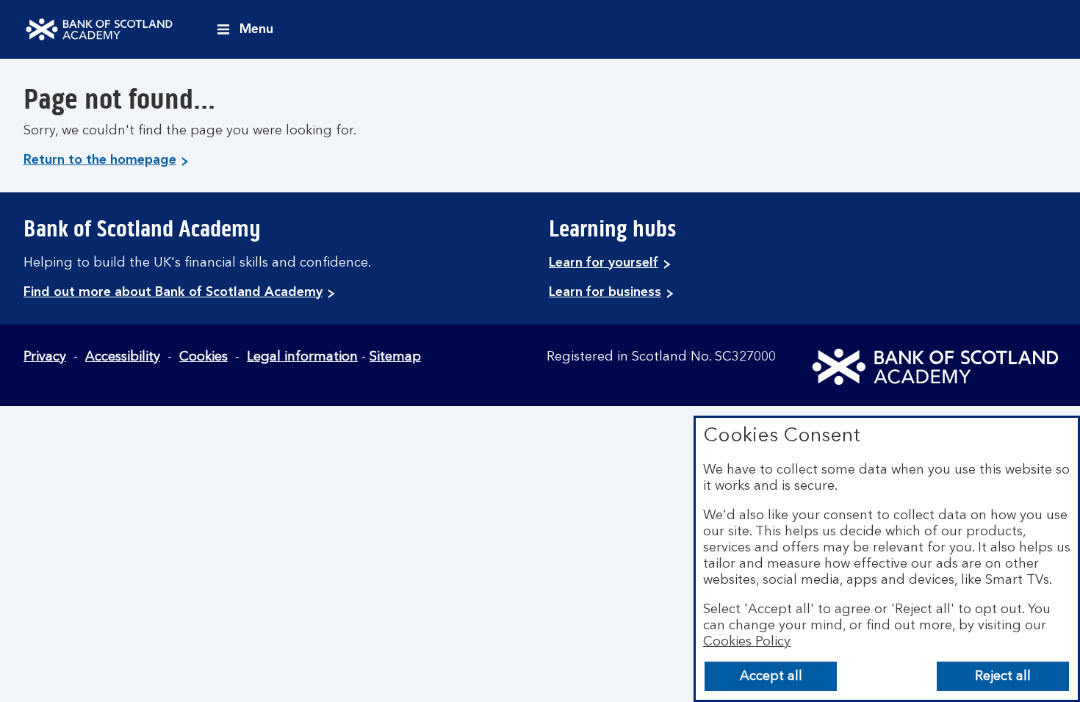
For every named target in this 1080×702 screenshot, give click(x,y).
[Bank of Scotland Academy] (99, 29)
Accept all (771, 676)
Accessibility (122, 356)
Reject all (1003, 676)
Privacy (45, 356)
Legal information (302, 356)
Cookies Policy (747, 641)
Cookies (203, 356)
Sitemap (395, 356)
